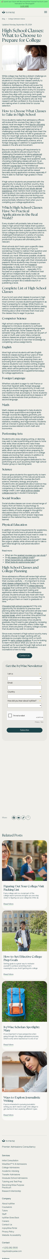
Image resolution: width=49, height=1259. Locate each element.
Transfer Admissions (11, 1174)
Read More (8, 904)
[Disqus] (24, 776)
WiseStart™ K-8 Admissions (14, 1164)
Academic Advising (10, 1171)
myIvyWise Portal (9, 1228)
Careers (5, 1221)
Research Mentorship (11, 1191)
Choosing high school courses (16, 606)
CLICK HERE (24, 6)
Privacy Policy (8, 1231)
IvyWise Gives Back (10, 1217)
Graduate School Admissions (14, 1178)
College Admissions (10, 1167)
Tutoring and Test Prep (12, 1181)
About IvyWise (8, 1203)
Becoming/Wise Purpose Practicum (13, 1186)
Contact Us (24, 655)
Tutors (5, 1210)
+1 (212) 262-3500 (10, 1247)
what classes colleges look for (15, 583)
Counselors (7, 1207)
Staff (4, 1214)
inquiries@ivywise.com (12, 1251)
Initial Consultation (10, 1160)
